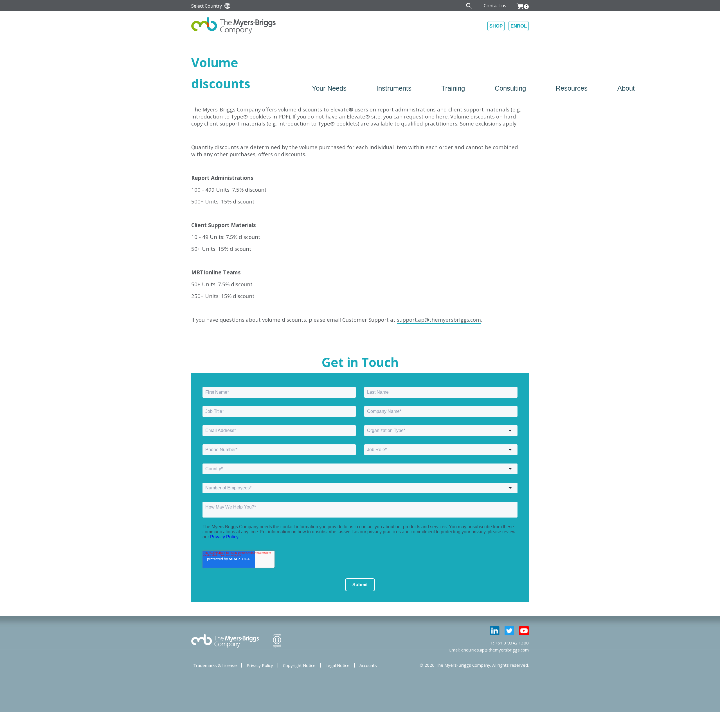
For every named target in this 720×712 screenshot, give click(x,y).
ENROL (518, 26)
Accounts (368, 665)
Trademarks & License (215, 665)
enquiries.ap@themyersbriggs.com (495, 650)
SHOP (496, 26)
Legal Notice (337, 665)
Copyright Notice (299, 665)
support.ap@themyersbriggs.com (439, 319)
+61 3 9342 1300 (512, 643)
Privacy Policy (260, 665)
